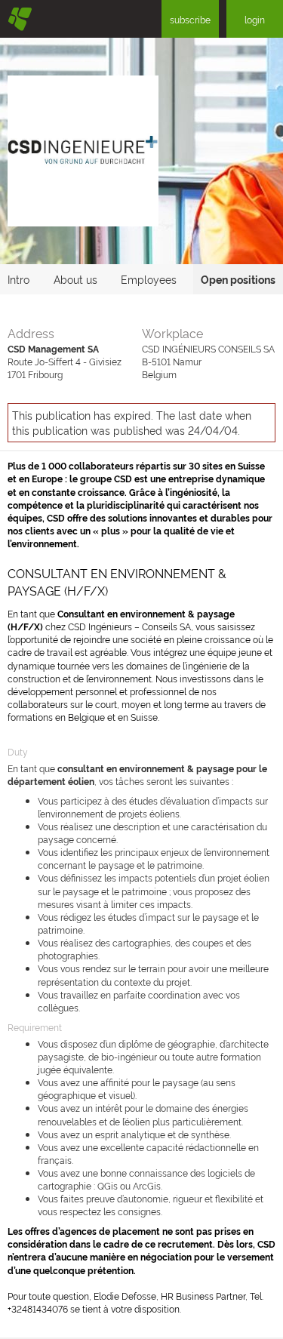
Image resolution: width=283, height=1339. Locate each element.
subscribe (190, 19)
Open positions (238, 279)
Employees (149, 279)
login (255, 19)
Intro (18, 279)
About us (75, 279)
